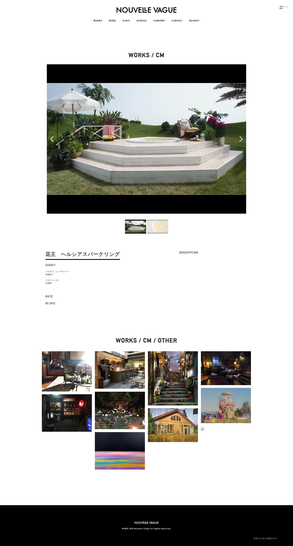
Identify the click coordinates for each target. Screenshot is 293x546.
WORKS (97, 20)
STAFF (126, 20)
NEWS (112, 20)
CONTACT (177, 20)
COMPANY (159, 20)
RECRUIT (194, 20)
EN (286, 6)
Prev (52, 139)
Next (241, 139)
